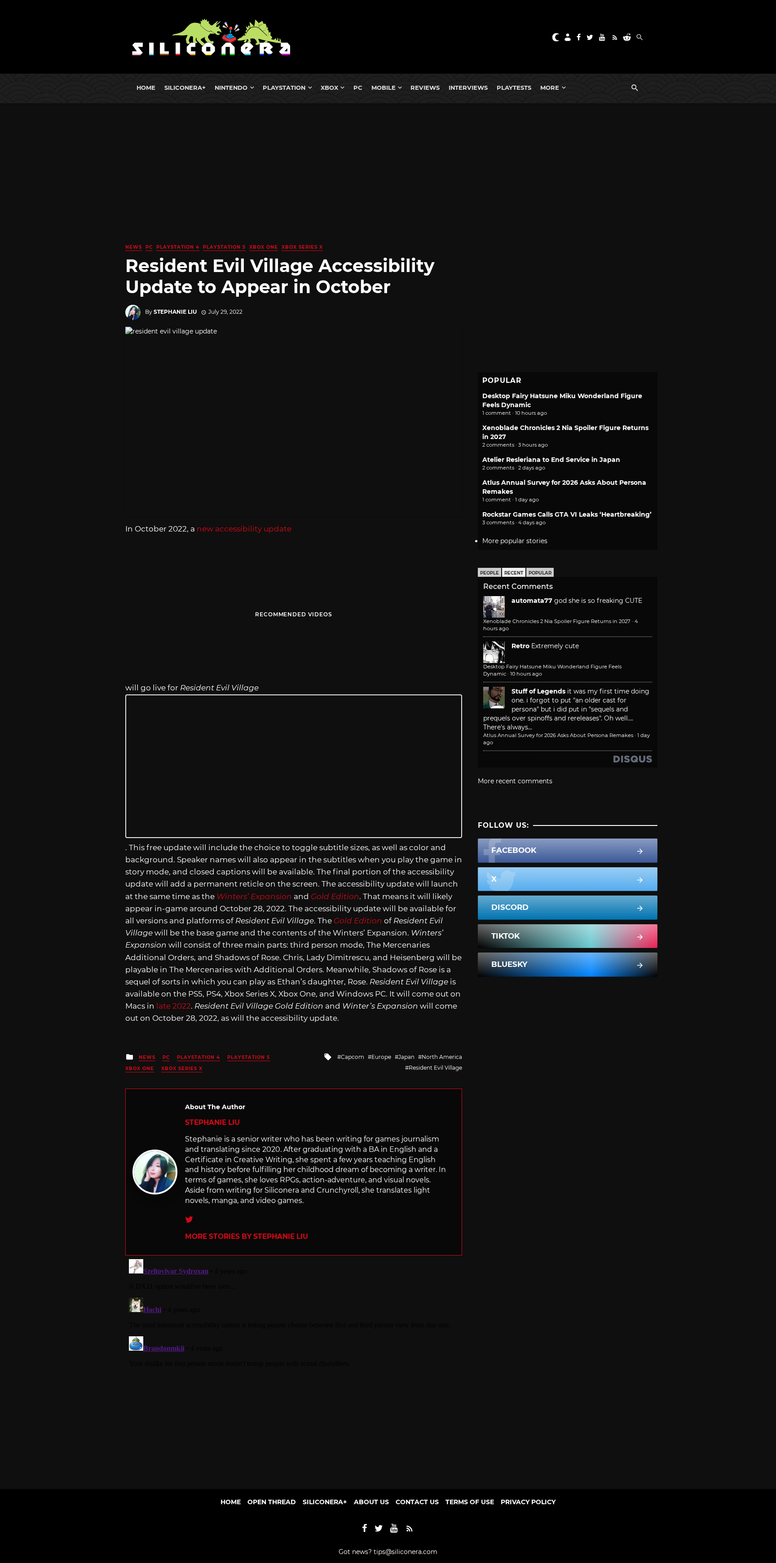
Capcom (352, 1057)
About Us (371, 1502)
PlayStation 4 (177, 247)
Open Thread (271, 1502)
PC (357, 87)
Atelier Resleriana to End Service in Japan (551, 460)
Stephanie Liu (175, 311)
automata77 (531, 601)
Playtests (514, 87)
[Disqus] (293, 1368)
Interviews (468, 87)
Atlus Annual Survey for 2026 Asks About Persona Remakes (558, 735)
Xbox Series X (302, 247)
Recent (513, 573)
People (489, 573)
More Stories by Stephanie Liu (246, 1236)
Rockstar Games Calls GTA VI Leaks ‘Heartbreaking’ (567, 514)
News (133, 247)
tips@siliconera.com (405, 1552)
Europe (381, 1057)
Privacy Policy (528, 1502)
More (549, 87)
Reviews (425, 87)
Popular (540, 573)
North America (442, 1057)
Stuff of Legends (538, 691)
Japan (406, 1057)
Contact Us (417, 1502)
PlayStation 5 (224, 247)
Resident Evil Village (435, 1067)
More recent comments (515, 781)
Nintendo (231, 87)
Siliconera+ (185, 87)
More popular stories (514, 541)
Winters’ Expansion (254, 896)
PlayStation (284, 87)
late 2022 (173, 1005)
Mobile (383, 87)
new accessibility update (244, 528)
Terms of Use (469, 1502)
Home (146, 87)
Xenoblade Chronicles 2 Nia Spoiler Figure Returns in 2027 (556, 621)
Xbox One (263, 247)
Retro (520, 646)
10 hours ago (526, 674)
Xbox (329, 87)
